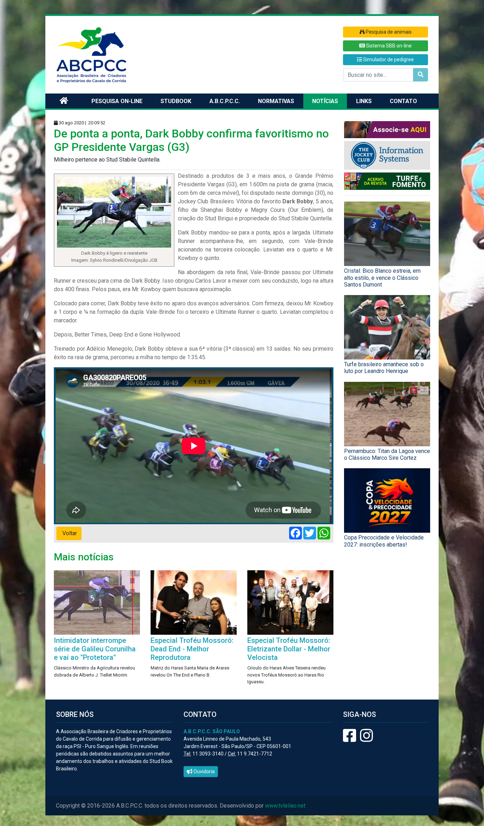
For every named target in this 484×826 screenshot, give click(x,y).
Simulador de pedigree (388, 59)
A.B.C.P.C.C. (224, 101)
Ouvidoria (203, 771)
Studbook (176, 101)
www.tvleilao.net (285, 805)
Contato (403, 101)
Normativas (276, 101)
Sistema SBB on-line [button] (388, 46)
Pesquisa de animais (388, 32)
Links (364, 101)
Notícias (325, 101)
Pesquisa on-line (116, 101)
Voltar (69, 533)
